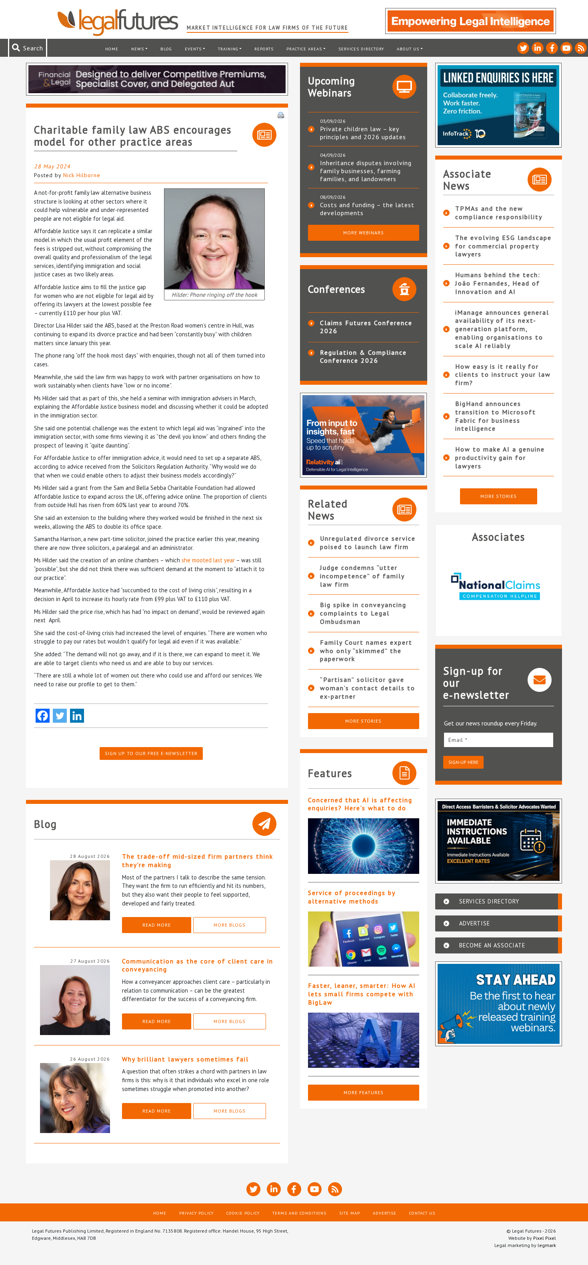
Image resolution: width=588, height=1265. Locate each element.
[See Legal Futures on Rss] (581, 48)
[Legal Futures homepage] (122, 22)
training (228, 49)
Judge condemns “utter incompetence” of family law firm (362, 576)
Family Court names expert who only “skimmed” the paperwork (366, 650)
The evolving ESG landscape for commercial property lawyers (503, 246)
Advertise (384, 1213)
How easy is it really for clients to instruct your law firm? (503, 374)
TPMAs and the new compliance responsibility (498, 212)
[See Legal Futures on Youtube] (566, 48)
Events (193, 49)
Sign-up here (463, 762)
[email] (498, 739)
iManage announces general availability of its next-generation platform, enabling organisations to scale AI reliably (502, 329)
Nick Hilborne (81, 175)
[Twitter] (60, 715)
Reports (264, 49)
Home (111, 49)
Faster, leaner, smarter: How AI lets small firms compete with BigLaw (362, 993)
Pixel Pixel (544, 1238)
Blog (166, 49)
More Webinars (363, 233)
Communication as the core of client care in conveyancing (197, 965)
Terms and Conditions (299, 1213)
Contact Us (422, 1213)
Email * (458, 739)
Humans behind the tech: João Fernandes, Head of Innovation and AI (497, 283)
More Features (364, 1092)
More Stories (363, 721)
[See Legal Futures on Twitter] (523, 48)
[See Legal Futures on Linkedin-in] (538, 48)
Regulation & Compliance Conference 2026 (363, 356)
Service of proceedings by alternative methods (351, 897)
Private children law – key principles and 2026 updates (363, 133)
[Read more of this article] (363, 846)
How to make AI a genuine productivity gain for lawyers (500, 457)
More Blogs (230, 925)
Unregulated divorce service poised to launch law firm (368, 542)
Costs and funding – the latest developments (367, 209)
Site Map (349, 1213)
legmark (547, 1245)
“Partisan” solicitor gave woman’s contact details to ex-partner (367, 687)
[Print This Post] (281, 114)
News (137, 49)
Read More (156, 925)
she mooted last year (208, 560)
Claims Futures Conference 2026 (366, 327)
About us (408, 49)
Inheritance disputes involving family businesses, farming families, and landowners (366, 171)
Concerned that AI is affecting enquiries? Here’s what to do (360, 804)
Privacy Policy (196, 1213)
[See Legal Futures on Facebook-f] (552, 48)
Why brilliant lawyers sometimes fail (185, 1059)
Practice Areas (304, 49)
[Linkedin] (77, 715)
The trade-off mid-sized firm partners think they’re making (197, 860)
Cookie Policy (243, 1213)
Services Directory (361, 49)
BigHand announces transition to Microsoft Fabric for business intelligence (495, 416)
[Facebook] (42, 715)
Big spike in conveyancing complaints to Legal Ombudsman (363, 613)
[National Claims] (467, 586)
